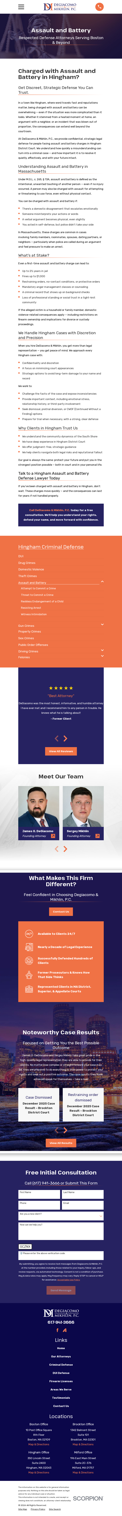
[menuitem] (20, 555)
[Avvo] (64, 1330)
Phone (23, 1203)
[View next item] (65, 738)
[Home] (59, 6)
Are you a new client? (31, 1214)
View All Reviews (61, 751)
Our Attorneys (61, 1356)
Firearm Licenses (61, 1381)
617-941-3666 (61, 1322)
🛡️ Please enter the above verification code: (42, 1253)
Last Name (69, 1192)
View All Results (61, 1143)
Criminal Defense (61, 1364)
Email (66, 1203)
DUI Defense (61, 1373)
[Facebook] (57, 1330)
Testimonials (61, 1397)
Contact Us (61, 911)
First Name (25, 1192)
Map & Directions (38, 1444)
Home (61, 1348)
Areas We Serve (61, 1389)
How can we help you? (31, 1225)
